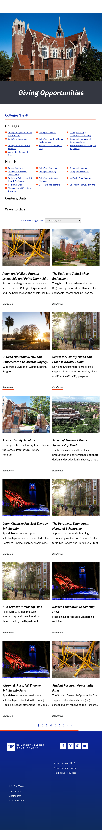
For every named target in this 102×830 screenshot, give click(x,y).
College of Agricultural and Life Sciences (20, 134)
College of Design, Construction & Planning (80, 134)
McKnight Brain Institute (81, 178)
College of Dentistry (48, 168)
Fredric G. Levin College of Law (50, 147)
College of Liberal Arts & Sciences (19, 147)
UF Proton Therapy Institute (82, 185)
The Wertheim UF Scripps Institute (19, 189)
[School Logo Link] (27, 746)
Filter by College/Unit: (32, 220)
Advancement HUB (64, 763)
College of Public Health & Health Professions (20, 179)
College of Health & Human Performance (51, 140)
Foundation (14, 791)
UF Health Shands (16, 185)
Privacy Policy (16, 800)
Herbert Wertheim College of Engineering (83, 147)
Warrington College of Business (18, 153)
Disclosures (14, 795)
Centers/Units (16, 198)
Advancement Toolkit (65, 768)
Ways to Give (15, 209)
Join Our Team (16, 786)
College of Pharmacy (79, 171)
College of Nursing (47, 171)
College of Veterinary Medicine (48, 179)
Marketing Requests (65, 772)
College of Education (17, 139)
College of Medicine (78, 168)
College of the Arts (47, 132)
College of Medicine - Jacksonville (17, 173)
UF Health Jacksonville (49, 185)
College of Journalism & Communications (80, 140)
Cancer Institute (15, 168)
